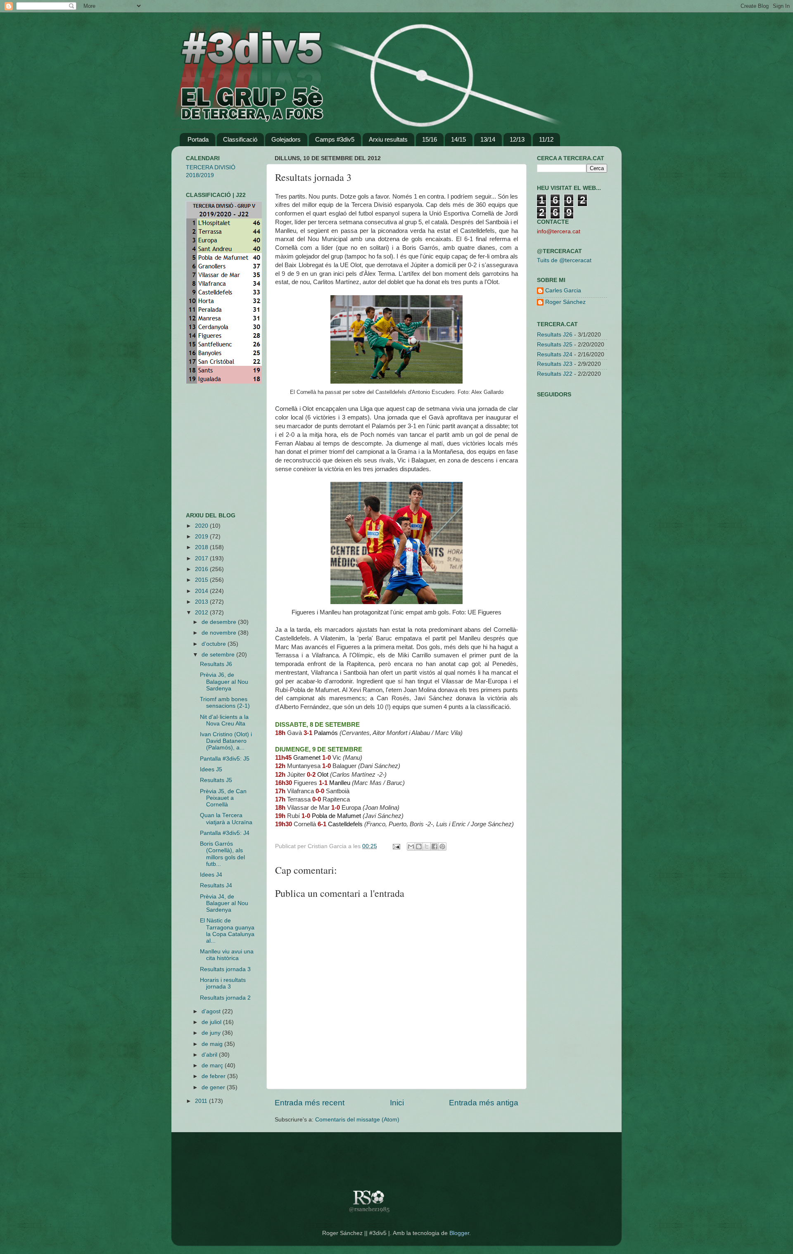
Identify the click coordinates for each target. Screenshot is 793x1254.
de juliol (212, 1022)
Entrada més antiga (483, 1102)
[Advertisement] (210, 448)
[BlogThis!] (419, 846)
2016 (202, 569)
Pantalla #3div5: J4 (224, 833)
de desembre (220, 622)
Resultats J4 (216, 885)
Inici (397, 1102)
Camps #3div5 (334, 139)
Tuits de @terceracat (564, 260)
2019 (202, 536)
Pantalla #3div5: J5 (224, 759)
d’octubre (215, 644)
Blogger (459, 1233)
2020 (202, 526)
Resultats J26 (554, 335)
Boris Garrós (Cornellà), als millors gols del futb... (222, 854)
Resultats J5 (216, 780)
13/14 (487, 139)
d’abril (210, 1055)
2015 (202, 580)
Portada (198, 139)
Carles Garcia (563, 290)
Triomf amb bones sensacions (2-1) (225, 702)
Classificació (240, 139)
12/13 (517, 139)
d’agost (212, 1011)
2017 (202, 558)
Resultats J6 (216, 664)
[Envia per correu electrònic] (411, 846)
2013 (202, 602)
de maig (213, 1044)
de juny (212, 1033)
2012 (202, 612)
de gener (214, 1087)
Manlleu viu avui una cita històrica (227, 954)
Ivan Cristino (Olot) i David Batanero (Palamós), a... (226, 741)
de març (213, 1065)
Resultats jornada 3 (225, 969)
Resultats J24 (554, 354)
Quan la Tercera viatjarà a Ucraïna (226, 818)
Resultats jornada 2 (225, 998)
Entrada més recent (309, 1102)
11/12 (546, 139)
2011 (202, 1101)
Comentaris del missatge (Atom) (357, 1120)
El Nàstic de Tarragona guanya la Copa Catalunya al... (227, 930)
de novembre (220, 633)
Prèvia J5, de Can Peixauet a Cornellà (223, 798)
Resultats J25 (554, 344)
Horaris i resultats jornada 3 (223, 983)
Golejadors (286, 139)
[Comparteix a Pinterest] (442, 846)
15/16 (429, 139)
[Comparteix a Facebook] (434, 846)
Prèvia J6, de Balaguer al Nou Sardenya (224, 681)
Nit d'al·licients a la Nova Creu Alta (224, 720)
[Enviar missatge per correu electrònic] (396, 846)
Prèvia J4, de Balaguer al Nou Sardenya (224, 903)
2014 (202, 591)
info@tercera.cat (558, 231)
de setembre (219, 655)
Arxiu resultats (388, 139)
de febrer (214, 1076)
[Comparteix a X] (427, 846)
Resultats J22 (554, 374)
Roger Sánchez (565, 302)
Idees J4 (211, 875)
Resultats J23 (554, 364)
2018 (202, 547)
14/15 (458, 139)
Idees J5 (211, 769)
